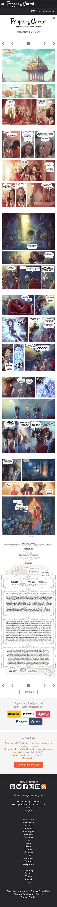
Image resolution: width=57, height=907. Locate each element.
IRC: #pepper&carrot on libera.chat (28, 804)
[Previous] (12, 43)
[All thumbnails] (28, 43)
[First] (3, 43)
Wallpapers (28, 864)
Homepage (28, 819)
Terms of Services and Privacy (28, 894)
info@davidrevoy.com (33, 795)
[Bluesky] (19, 788)
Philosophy (28, 831)
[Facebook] (26, 788)
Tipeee (28, 876)
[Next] (44, 43)
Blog (28, 843)
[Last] (54, 43)
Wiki (29, 855)
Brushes (28, 861)
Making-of (28, 858)
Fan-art (28, 828)
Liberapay (28, 870)
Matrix (28, 807)
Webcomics (28, 822)
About (28, 846)
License (28, 849)
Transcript (29, 692)
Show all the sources (28, 764)
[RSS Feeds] (44, 788)
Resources (28, 834)
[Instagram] (32, 788)
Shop (28, 840)
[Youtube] (38, 788)
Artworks (28, 825)
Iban (29, 882)
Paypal (28, 879)
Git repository (28, 758)
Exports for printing (28, 755)
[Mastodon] (13, 788)
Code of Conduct (28, 897)
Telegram (28, 810)
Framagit (28, 852)
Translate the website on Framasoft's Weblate (28, 891)
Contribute (28, 837)
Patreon (28, 873)
